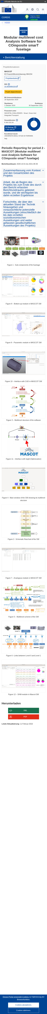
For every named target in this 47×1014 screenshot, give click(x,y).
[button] (32, 9)
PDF (25, 717)
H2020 (7, 23)
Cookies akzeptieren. (23, 1005)
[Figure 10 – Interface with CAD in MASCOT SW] (23, 363)
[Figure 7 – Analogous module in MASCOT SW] (23, 559)
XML (25, 710)
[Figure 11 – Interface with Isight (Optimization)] (23, 440)
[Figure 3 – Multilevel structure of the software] (23, 401)
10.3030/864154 (10, 86)
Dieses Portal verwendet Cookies (16, 997)
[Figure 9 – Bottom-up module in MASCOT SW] (23, 285)
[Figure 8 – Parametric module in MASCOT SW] (23, 324)
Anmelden (27, 9)
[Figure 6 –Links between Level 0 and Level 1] (23, 637)
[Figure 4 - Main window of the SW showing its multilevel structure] (23, 479)
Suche (37, 9)
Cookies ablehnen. (23, 1010)
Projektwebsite (11, 79)
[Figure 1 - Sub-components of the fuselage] (23, 246)
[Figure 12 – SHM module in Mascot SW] (23, 676)
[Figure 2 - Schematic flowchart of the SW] (23, 520)
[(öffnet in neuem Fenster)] (9, 8)
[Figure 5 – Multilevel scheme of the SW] (23, 598)
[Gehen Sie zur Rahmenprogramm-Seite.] (23, 31)
